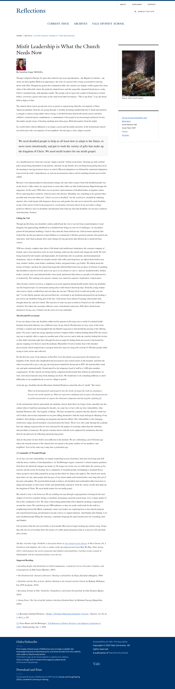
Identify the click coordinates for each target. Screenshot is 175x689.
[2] (54, 466)
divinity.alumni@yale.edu (27, 662)
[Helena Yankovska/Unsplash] (138, 94)
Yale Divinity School (108, 23)
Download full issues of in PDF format (37, 677)
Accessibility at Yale (103, 642)
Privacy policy (121, 642)
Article (28, 36)
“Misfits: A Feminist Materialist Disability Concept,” (67, 613)
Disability (125, 135)
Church (125, 131)
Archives (80, 23)
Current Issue (58, 23)
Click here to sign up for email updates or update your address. (42, 657)
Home (19, 36)
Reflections (31, 11)
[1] (17, 613)
